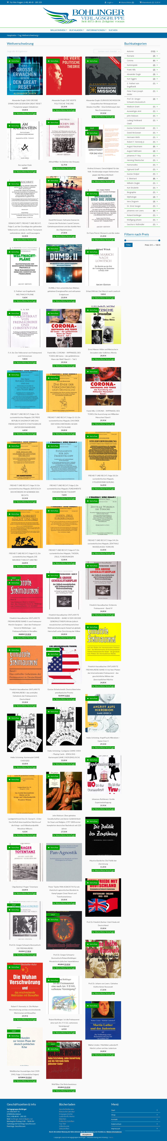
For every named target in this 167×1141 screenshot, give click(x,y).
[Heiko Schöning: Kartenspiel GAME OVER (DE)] (25, 732)
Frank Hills (131, 69)
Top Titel (62, 1124)
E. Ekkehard (132, 178)
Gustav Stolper (133, 174)
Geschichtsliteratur (66, 1109)
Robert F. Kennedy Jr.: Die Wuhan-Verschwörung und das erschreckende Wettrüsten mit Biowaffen (25, 1009)
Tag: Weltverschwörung (28, 35)
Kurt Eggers (132, 79)
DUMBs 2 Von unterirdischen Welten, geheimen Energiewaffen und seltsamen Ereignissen (64, 291)
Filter (128, 244)
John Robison (132, 116)
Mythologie (131, 197)
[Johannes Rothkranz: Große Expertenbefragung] (103, 774)
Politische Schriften (66, 1121)
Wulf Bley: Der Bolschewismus (64, 1084)
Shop (113, 1115)
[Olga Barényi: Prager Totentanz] (25, 862)
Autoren (130, 51)
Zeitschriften (64, 1128)
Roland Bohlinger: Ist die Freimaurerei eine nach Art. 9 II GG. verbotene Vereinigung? (64, 1022)
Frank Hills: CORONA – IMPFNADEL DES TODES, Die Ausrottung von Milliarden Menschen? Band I (103, 414)
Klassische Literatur (67, 1111)
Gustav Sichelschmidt (136, 128)
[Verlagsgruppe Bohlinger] (83, 15)
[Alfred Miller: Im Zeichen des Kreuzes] (64, 137)
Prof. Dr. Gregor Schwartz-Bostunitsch (136, 100)
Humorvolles (132, 165)
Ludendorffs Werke (66, 1116)
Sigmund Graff (133, 169)
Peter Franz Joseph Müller (135, 93)
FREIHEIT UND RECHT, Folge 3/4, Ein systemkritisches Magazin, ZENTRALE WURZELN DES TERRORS (103, 543)
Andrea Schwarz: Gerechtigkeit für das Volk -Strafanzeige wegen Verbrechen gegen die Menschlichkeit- (103, 171)
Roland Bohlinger (134, 215)
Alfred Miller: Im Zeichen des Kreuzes (64, 162)
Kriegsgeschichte (66, 1114)
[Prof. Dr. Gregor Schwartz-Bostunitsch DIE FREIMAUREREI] (25, 920)
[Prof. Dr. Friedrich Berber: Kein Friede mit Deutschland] (103, 897)
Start (113, 1110)
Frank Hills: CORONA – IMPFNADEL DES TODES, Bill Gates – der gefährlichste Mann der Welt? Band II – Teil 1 (64, 356)
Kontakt (114, 1119)
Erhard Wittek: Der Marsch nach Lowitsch (103, 291)
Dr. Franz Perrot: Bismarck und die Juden (103, 233)
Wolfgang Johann (134, 220)
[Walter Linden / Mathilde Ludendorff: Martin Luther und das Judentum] (103, 1020)
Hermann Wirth (133, 137)
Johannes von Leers (135, 210)
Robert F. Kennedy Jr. (136, 142)
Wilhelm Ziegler (133, 183)
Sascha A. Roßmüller (135, 224)
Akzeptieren (86, 1134)
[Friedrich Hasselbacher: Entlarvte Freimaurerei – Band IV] (103, 580)
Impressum (115, 1128)
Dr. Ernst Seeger (134, 206)
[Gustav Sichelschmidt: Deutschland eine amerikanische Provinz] (64, 664)
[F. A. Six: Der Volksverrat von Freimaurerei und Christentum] (25, 328)
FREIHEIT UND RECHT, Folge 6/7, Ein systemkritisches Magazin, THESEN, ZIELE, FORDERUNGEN (64, 553)
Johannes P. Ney (134, 155)
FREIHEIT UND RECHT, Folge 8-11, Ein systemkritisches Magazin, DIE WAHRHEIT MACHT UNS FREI (25, 556)
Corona (130, 60)
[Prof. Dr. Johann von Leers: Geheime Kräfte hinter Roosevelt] (103, 959)
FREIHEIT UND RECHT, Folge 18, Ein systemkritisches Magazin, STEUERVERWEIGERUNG (103, 478)
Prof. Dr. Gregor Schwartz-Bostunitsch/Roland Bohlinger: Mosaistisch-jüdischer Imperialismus (64, 958)
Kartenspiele (132, 65)
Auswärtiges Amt (134, 111)
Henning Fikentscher (135, 160)
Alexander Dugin (134, 74)
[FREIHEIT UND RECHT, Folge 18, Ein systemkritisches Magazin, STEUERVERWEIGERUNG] (103, 451)
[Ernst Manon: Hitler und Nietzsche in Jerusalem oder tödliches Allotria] (103, 324)
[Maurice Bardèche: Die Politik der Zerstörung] (103, 836)
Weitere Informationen (114, 1132)
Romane (130, 56)
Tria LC (110, 1137)
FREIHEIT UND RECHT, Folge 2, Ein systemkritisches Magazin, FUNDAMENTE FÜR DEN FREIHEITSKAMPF (64, 488)
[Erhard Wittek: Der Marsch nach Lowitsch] (103, 266)
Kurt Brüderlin (133, 187)
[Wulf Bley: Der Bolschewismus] (64, 1059)
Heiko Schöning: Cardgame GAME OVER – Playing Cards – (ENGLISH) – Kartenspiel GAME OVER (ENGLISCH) (64, 754)
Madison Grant (133, 106)
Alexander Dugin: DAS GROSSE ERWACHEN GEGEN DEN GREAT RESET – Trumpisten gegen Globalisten (25, 103)
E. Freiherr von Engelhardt (133, 85)
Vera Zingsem (133, 201)
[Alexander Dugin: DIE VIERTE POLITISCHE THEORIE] (64, 75)
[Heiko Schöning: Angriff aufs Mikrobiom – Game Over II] (103, 713)
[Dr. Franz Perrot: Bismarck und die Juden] (103, 208)
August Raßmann (134, 151)
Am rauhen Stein (25, 165)
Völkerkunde (64, 1126)
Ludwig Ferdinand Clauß (134, 122)
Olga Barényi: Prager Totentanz (25, 887)
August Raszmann (134, 146)
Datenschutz (116, 1124)
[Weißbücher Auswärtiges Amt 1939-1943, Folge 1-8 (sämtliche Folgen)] (25, 1046)
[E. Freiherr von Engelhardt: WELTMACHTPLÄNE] (25, 266)
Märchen (62, 1119)
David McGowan (134, 132)
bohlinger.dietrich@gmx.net (22, 1119)
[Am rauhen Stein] (25, 140)
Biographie (131, 192)
